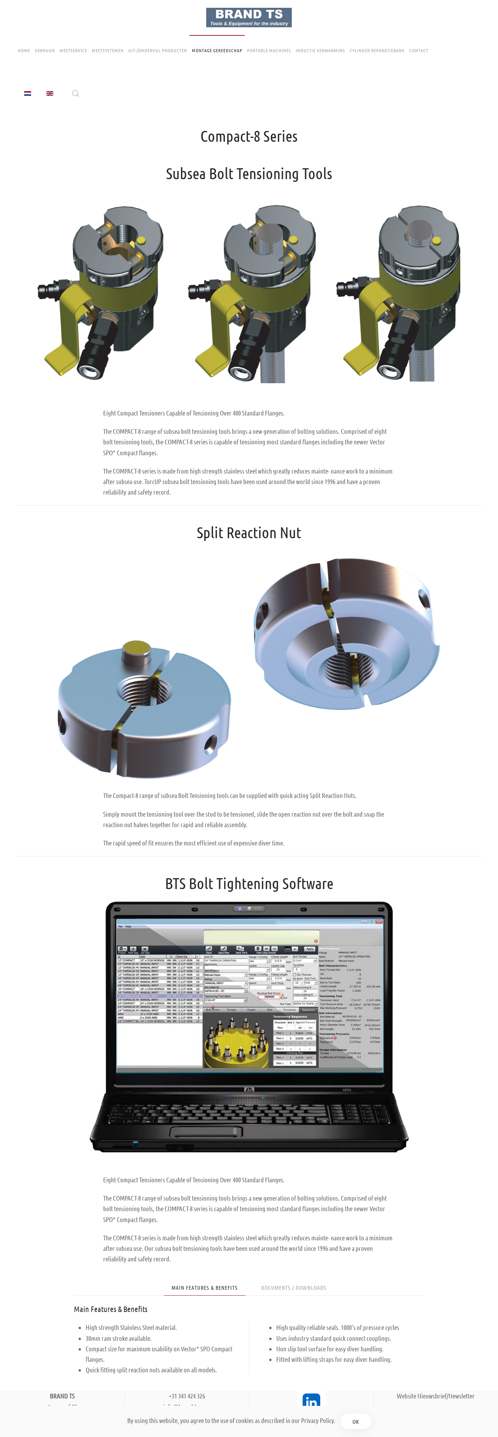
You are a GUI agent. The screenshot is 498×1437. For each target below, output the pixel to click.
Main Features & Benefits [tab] (205, 1287)
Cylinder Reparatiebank (377, 50)
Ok (355, 1421)
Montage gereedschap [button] (217, 50)
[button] (75, 93)
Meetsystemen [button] (108, 50)
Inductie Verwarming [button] (320, 50)
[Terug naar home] (249, 17)
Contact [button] (418, 50)
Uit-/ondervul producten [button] (157, 50)
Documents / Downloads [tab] (293, 1287)
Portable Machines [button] (269, 50)
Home (24, 50)
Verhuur (45, 50)
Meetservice (73, 50)
